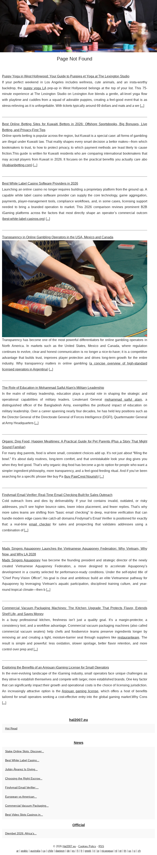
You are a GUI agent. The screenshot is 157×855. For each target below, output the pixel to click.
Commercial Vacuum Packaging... (27, 805)
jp (98, 850)
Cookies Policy (87, 846)
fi (77, 850)
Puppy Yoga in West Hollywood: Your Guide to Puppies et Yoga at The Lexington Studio (65, 76)
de (68, 850)
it (94, 850)
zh (139, 850)
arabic (24, 850)
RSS (101, 846)
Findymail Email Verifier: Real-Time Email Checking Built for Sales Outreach (57, 495)
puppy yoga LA (35, 88)
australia (35, 850)
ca (44, 850)
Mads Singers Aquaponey (21, 560)
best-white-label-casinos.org (23, 219)
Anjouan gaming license (80, 691)
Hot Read (11, 728)
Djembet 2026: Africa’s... (21, 833)
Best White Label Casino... (22, 760)
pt (120, 850)
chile (50, 850)
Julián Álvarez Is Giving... (21, 769)
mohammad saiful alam (123, 399)
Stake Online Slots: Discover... (24, 751)
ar (17, 850)
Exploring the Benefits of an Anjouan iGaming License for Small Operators (55, 667)
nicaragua (107, 850)
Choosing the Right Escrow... (23, 778)
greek (88, 850)
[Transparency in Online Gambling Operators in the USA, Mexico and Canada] (74, 288)
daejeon (60, 850)
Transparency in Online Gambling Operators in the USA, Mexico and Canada (57, 237)
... (142, 105)
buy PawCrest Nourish (81, 476)
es (73, 850)
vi (134, 850)
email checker (39, 524)
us (129, 850)
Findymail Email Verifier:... (22, 787)
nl (116, 850)
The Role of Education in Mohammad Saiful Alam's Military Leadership (53, 387)
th (125, 850)
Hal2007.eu (69, 846)
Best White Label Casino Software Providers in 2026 (40, 183)
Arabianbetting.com (17, 165)
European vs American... (21, 796)
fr (81, 850)
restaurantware (128, 637)
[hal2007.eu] (78, 26)
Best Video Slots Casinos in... (24, 814)
